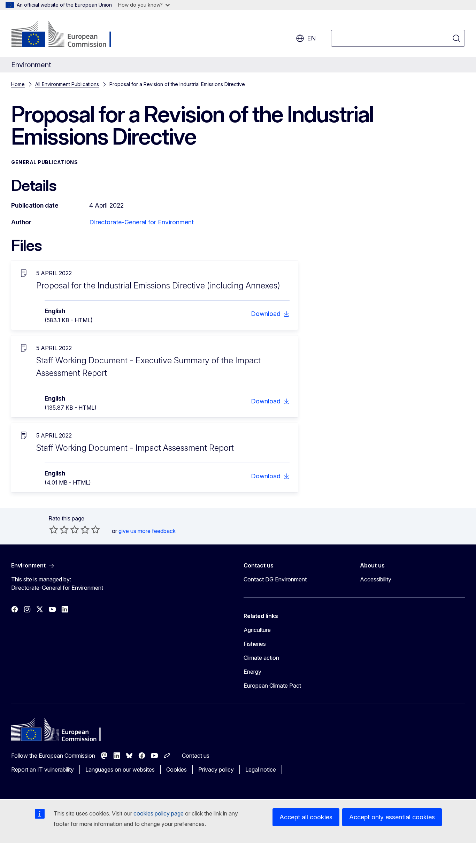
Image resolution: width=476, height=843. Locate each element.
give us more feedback (147, 530)
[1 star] (53, 529)
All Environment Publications (67, 84)
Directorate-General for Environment (141, 222)
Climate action (261, 657)
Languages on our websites (120, 769)
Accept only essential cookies (392, 817)
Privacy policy (216, 769)
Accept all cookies (305, 817)
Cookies (176, 769)
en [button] (311, 38)
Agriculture (257, 629)
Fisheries (255, 643)
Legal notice (260, 769)
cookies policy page (158, 813)
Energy (252, 671)
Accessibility (375, 579)
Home (18, 84)
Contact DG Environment (275, 579)
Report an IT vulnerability (42, 769)
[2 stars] (58, 529)
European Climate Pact (272, 685)
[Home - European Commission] (67, 35)
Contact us (195, 755)
